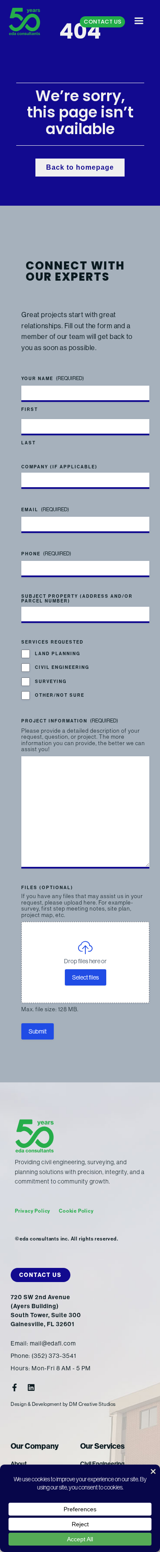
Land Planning (57, 653)
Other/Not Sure (59, 695)
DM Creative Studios (92, 1404)
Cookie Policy (76, 1211)
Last (28, 443)
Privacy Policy (32, 1211)
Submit (38, 1031)
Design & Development (36, 1404)
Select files (85, 977)
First (29, 409)
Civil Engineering (62, 667)
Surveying (51, 681)
